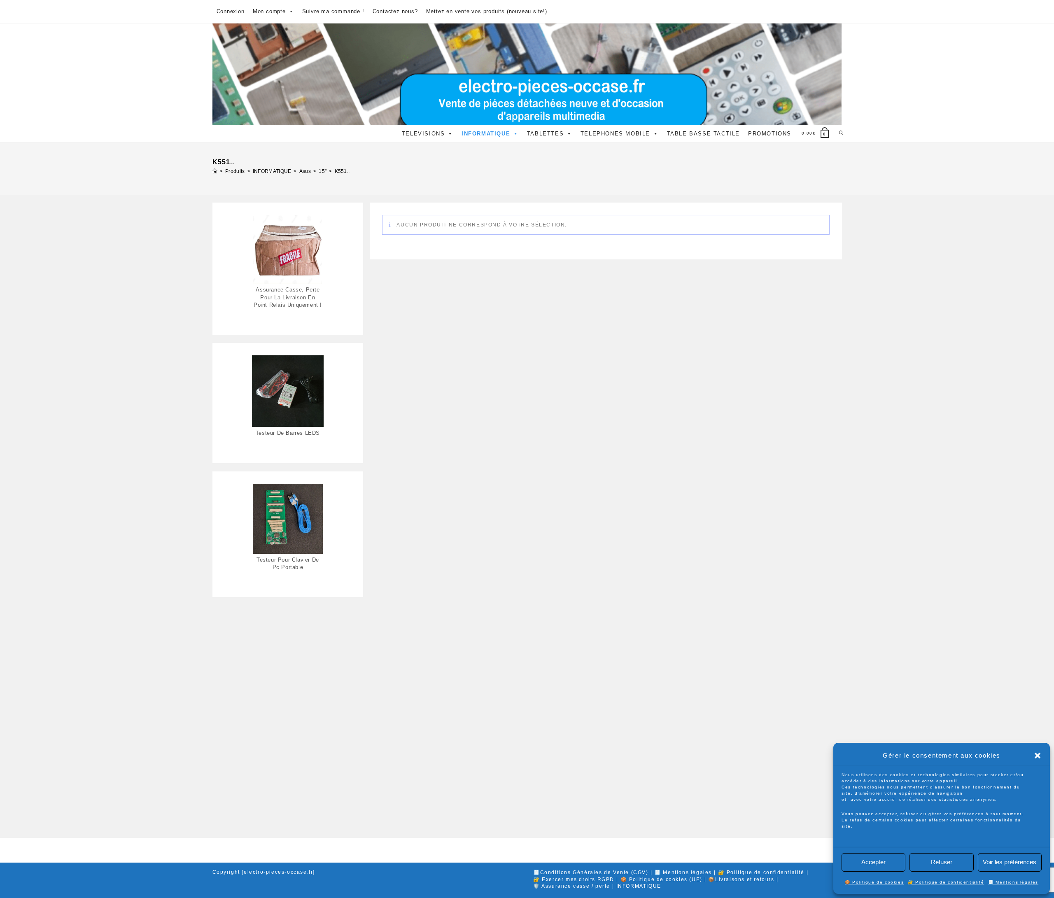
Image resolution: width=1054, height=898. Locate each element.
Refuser (941, 861)
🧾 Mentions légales (1013, 882)
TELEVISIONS (423, 134)
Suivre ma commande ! (333, 11)
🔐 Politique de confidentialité (946, 882)
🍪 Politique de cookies (874, 882)
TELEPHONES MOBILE (615, 134)
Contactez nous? (395, 11)
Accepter (873, 861)
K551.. (342, 171)
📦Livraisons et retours (741, 879)
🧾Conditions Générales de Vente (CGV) (590, 872)
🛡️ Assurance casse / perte (571, 886)
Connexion (231, 11)
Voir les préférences (1009, 861)
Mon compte (269, 11)
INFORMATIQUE (486, 134)
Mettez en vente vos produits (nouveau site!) (486, 11)
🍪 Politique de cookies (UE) (661, 879)
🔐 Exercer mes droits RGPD (573, 879)
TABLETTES (545, 134)
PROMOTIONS (769, 134)
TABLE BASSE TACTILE (703, 134)
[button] (1037, 755)
